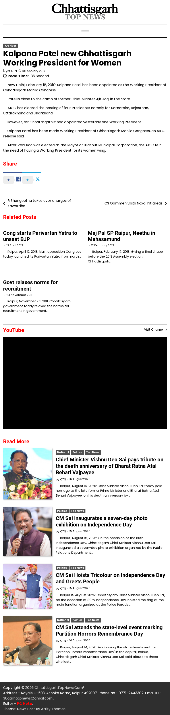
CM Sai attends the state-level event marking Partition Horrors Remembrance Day (109, 630)
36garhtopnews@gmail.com (28, 698)
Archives (11, 46)
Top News (92, 452)
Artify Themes (53, 708)
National (63, 452)
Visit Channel (154, 330)
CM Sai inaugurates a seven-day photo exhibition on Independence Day (102, 521)
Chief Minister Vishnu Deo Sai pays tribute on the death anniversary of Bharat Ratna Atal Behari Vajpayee (109, 466)
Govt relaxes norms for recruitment (30, 285)
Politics (77, 452)
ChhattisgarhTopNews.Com (59, 687)
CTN (14, 71)
